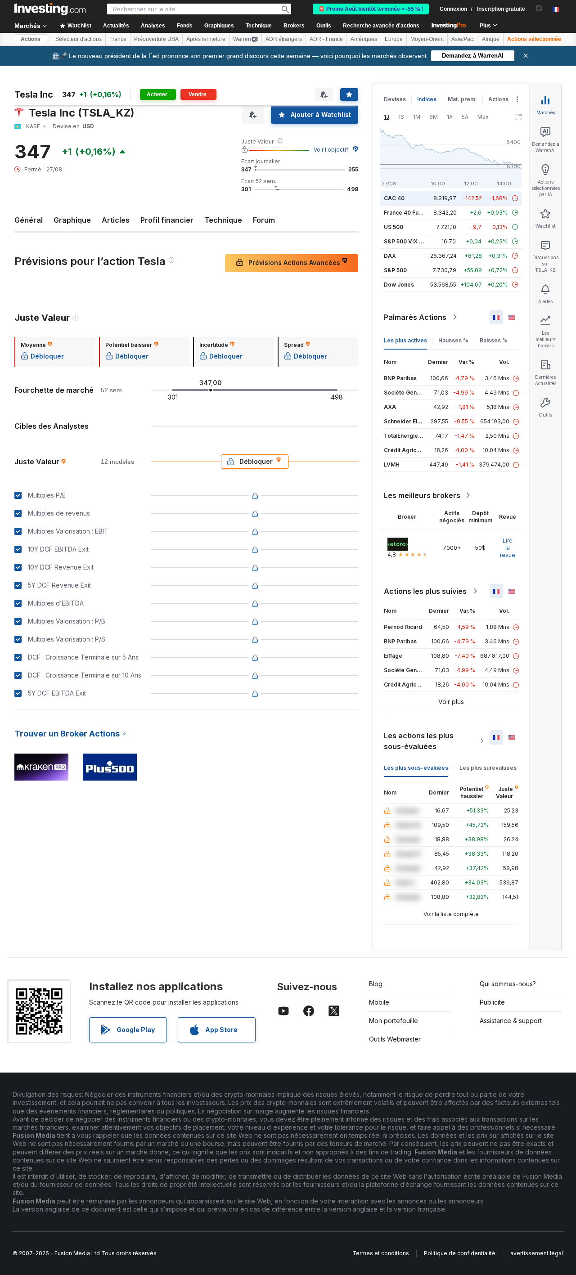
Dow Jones (399, 284)
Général (28, 219)
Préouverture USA (156, 39)
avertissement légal (536, 1253)
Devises (395, 99)
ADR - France (326, 39)
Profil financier (167, 219)
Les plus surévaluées (488, 767)
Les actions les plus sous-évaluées (419, 741)
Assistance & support (511, 1020)
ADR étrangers (284, 39)
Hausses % (453, 340)
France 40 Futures (408, 212)
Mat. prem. (462, 99)
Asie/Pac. (462, 39)
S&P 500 (395, 270)
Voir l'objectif (331, 149)
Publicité (492, 1002)
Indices (426, 99)
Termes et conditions (380, 1253)
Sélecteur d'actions (78, 39)
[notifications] (539, 8)
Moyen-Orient (427, 39)
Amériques (364, 39)
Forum (264, 219)
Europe (394, 39)
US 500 (393, 227)
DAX (390, 255)
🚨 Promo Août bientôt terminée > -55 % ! (370, 9)
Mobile (379, 1002)
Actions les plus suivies (425, 591)
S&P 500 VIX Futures (411, 241)
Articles (116, 219)
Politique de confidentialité (459, 1253)
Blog (375, 984)
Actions (30, 39)
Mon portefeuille (393, 1020)
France (117, 39)
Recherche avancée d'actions (381, 25)
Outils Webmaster (395, 1039)
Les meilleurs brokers (422, 495)
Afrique (491, 39)
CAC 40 (394, 198)
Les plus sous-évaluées (416, 767)
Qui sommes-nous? (508, 984)
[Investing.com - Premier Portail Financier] (50, 9)
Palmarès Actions (415, 317)
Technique (223, 219)
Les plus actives (405, 340)
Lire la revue (507, 547)
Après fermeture (205, 39)
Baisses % (494, 340)
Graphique (72, 219)
